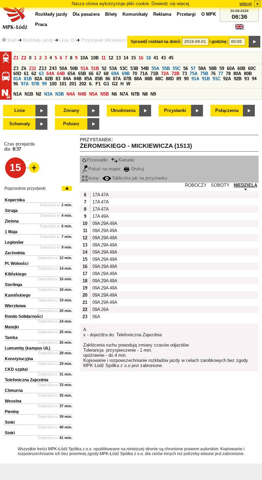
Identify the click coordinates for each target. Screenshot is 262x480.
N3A (48, 94)
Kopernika (15, 200)
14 (125, 57)
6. (91, 83)
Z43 (53, 68)
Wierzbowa (15, 305)
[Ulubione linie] (32, 168)
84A (67, 78)
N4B (82, 94)
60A (231, 68)
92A (227, 78)
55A (155, 68)
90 (186, 78)
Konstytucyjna (19, 358)
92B (238, 78)
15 (133, 57)
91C (216, 78)
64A (50, 73)
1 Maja (11, 231)
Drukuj (137, 168)
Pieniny (12, 411)
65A (71, 73)
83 (58, 78)
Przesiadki (97, 160)
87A (117, 78)
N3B (59, 94)
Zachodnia (15, 253)
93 (246, 78)
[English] (239, 28)
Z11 (32, 68)
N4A (71, 94)
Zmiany (71, 110)
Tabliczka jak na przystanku (139, 178)
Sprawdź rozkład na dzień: (156, 41)
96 (15, 83)
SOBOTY (220, 185)
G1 (106, 83)
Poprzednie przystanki (25, 188)
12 (110, 57)
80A (237, 73)
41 (156, 57)
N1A (17, 94)
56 (185, 68)
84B (78, 78)
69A (115, 73)
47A (104, 194)
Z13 (42, 68)
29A (104, 223)
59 (221, 68)
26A (104, 309)
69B (126, 73)
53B (134, 68)
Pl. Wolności (16, 263)
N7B (135, 94)
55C (176, 68)
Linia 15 (67, 40)
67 (98, 73)
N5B (104, 94)
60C (252, 68)
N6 (114, 94)
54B (145, 68)
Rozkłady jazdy (38, 40)
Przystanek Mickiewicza (105, 40)
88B (148, 78)
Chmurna (14, 390)
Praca (41, 24)
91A (195, 78)
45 (171, 57)
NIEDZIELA (245, 185)
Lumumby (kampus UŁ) (27, 348)
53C (124, 68)
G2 (115, 83)
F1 (98, 83)
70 (134, 73)
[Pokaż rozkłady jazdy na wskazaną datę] (254, 41)
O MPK (208, 14)
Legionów (14, 242)
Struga (11, 210)
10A (84, 57)
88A (138, 78)
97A (25, 83)
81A (17, 78)
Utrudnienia (123, 110)
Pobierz (71, 123)
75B (204, 73)
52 (104, 68)
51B (95, 68)
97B (35, 83)
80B (248, 73)
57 (193, 68)
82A (38, 78)
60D (17, 73)
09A (95, 223)
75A (194, 73)
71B (154, 73)
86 (107, 78)
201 (72, 83)
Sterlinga (13, 284)
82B (49, 78)
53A (113, 68)
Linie (19, 110)
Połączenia (226, 110)
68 (106, 73)
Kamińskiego (17, 295)
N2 (38, 94)
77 (220, 73)
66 (91, 73)
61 (26, 73)
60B (241, 68)
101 (63, 83)
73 (184, 73)
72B (175, 73)
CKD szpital (16, 369)
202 (82, 83)
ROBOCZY (196, 185)
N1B (29, 94)
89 (178, 78)
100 (53, 83)
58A (202, 68)
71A (144, 73)
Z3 (15, 68)
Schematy (19, 123)
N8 (145, 94)
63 (41, 73)
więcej (245, 3)
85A (88, 78)
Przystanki (175, 110)
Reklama (162, 14)
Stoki (10, 422)
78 (228, 73)
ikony (93, 178)
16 (141, 57)
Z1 (15, 57)
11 (103, 57)
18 (148, 57)
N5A (93, 94)
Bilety (111, 14)
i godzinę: (218, 41)
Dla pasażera (86, 14)
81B (28, 78)
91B (206, 78)
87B (127, 78)
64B (61, 73)
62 (33, 73)
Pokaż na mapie (104, 168)
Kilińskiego (15, 274)
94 (254, 78)
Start (12, 40)
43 (163, 57)
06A (95, 316)
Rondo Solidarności (24, 316)
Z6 (23, 68)
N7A (124, 94)
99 (44, 83)
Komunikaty (135, 14)
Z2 (23, 57)
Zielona (12, 221)
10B (95, 57)
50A (63, 68)
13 (118, 57)
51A (84, 68)
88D (170, 78)
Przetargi (186, 14)
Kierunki (126, 160)
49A (104, 216)
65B (82, 73)
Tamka (11, 337)
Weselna (13, 401)
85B (99, 78)
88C (159, 78)
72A (165, 73)
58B (213, 68)
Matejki (12, 327)
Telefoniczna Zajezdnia (26, 380)
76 (213, 73)
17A (95, 194)
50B (74, 68)
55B (166, 68)
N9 (153, 94)
